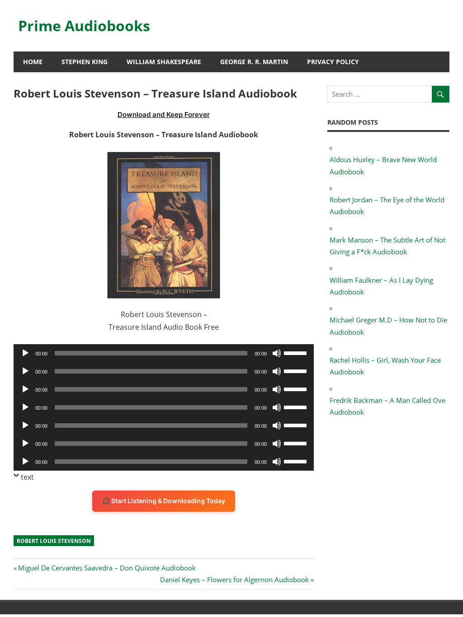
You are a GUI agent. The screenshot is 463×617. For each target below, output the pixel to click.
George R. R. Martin (254, 61)
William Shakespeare (164, 61)
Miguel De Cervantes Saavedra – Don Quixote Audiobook (107, 567)
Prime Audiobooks (84, 25)
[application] (164, 353)
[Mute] (276, 353)
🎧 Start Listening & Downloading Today (163, 501)
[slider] (296, 352)
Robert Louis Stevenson (54, 541)
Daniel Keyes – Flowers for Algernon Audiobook (234, 579)
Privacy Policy (333, 61)
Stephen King (84, 61)
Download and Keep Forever (164, 114)
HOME (33, 61)
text (27, 477)
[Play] (25, 353)
